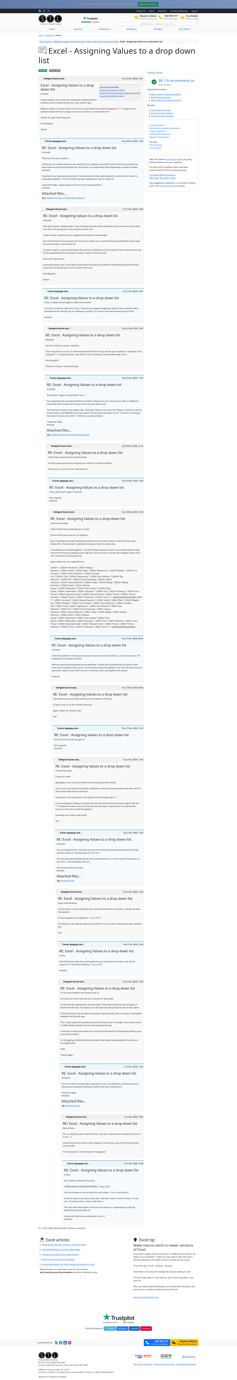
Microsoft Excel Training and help (102, 41)
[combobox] (158, 24)
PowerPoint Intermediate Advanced (116, 93)
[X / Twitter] (40, 11)
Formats (158, 29)
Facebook (122, 1328)
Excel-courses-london (161, 110)
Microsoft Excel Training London (166, 100)
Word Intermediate (109, 90)
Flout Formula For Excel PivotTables (58, 1259)
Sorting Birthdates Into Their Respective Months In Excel (68, 1264)
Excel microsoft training (162, 116)
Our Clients (184, 29)
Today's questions (157, 131)
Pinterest (146, 1328)
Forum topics (155, 148)
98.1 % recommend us (176, 80)
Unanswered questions (160, 134)
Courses (77, 29)
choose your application (177, 159)
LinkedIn (134, 1328)
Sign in (195, 11)
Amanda (56, 141)
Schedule (131, 29)
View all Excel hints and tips (146, 1297)
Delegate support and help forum (69, 41)
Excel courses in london (162, 113)
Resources (162, 11)
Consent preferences (179, 11)
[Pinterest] (69, 1342)
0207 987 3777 (161, 1341)
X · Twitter (109, 1328)
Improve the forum (169, 186)
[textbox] (158, 24)
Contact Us (140, 11)
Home (52, 29)
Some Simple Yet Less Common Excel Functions (64, 1244)
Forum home (46, 41)
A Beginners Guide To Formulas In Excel (60, 1254)
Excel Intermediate (108, 96)
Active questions (157, 125)
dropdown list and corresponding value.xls (65, 198)
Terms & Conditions (143, 1364)
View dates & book (148, 4)
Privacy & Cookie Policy (164, 1364)
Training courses (155, 72)
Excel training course (161, 97)
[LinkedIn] (48, 11)
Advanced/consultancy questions (164, 128)
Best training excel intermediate (166, 94)
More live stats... (165, 84)
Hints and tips (155, 145)
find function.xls (66, 880)
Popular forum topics (159, 137)
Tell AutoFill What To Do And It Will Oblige (61, 1249)
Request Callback (188, 1341)
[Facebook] (44, 11)
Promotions (104, 29)
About (151, 11)
